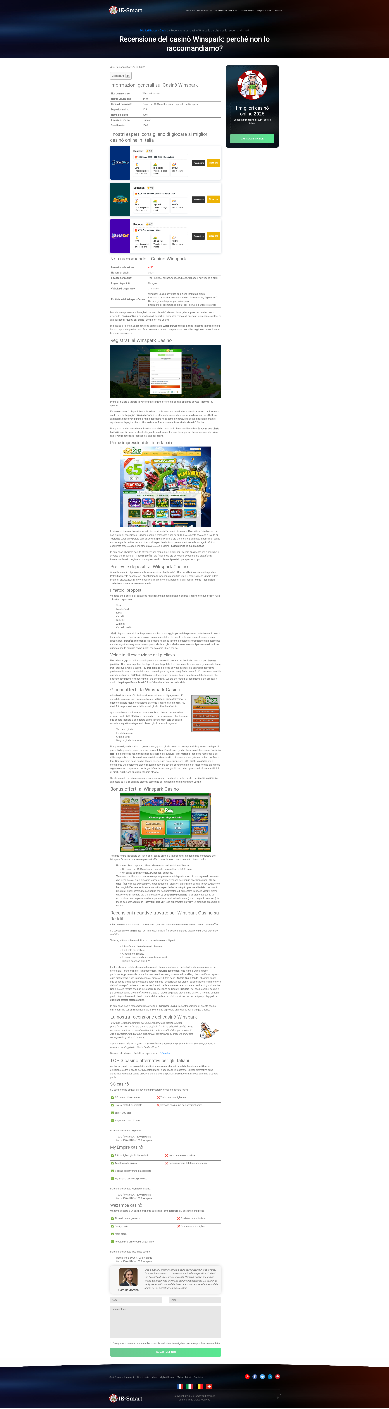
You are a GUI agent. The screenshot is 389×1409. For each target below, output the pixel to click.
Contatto (198, 1377)
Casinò (164, 30)
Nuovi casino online (147, 1377)
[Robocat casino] (120, 236)
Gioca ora (213, 163)
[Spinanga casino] (120, 199)
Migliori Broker (148, 30)
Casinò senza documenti (121, 1377)
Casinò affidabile (252, 138)
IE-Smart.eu (165, 1053)
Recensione (199, 163)
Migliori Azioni (184, 1377)
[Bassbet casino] (120, 162)
